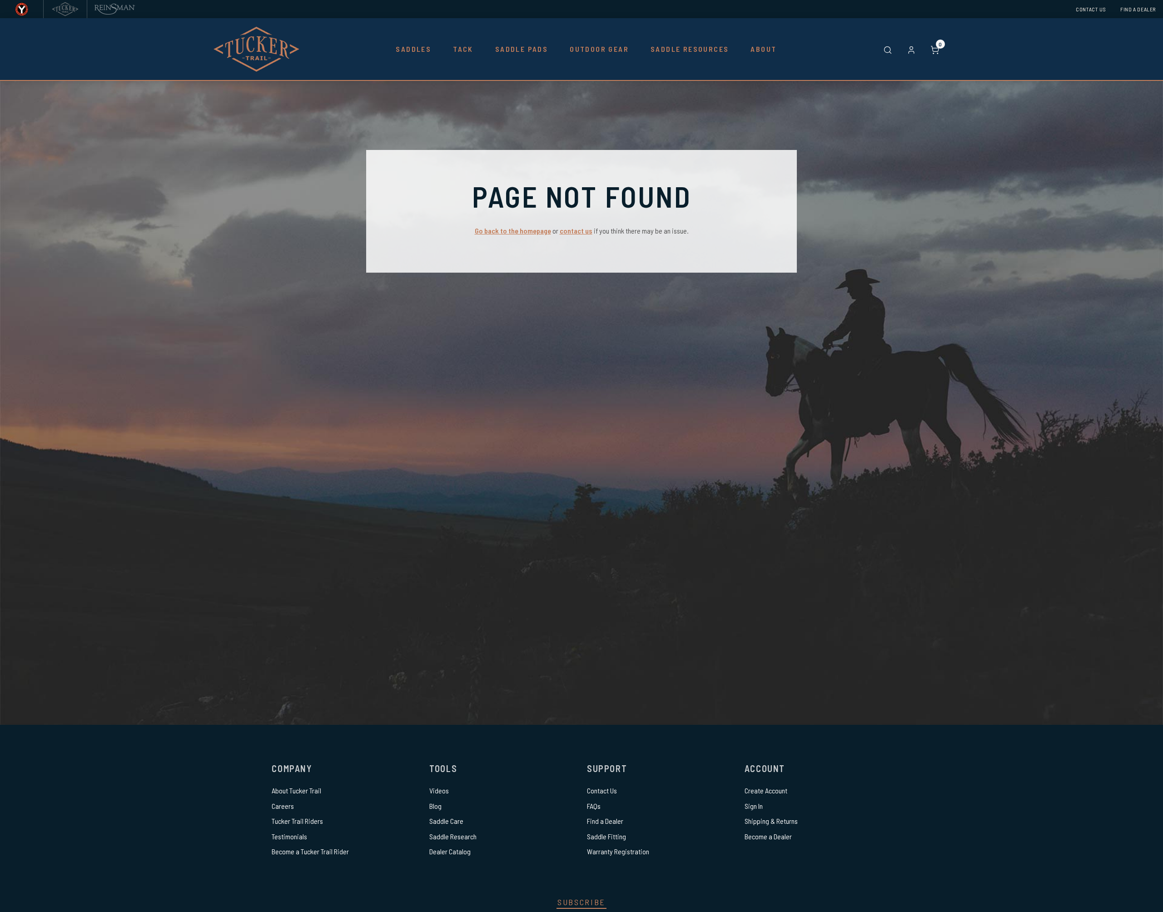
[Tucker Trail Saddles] (65, 9)
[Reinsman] (114, 9)
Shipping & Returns (771, 821)
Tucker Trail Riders (297, 821)
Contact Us (1091, 9)
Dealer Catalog (450, 851)
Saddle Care (446, 821)
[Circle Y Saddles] (21, 9)
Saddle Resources (690, 49)
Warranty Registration (618, 851)
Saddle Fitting (606, 836)
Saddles (413, 49)
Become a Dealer (768, 836)
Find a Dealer (1138, 9)
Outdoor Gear (599, 49)
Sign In (754, 806)
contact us (576, 230)
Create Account (766, 790)
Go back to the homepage (513, 230)
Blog (435, 806)
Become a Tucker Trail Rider (310, 851)
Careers (283, 806)
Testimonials (289, 836)
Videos (439, 790)
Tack (463, 49)
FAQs (594, 806)
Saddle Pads (521, 49)
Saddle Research (453, 836)
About (763, 49)
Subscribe (581, 902)
